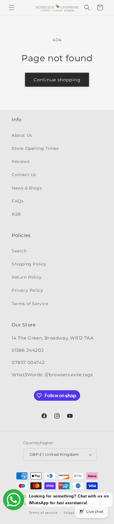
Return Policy (27, 277)
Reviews (21, 161)
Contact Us (24, 174)
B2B (16, 214)
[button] (11, 7)
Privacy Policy (27, 290)
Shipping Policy (29, 264)
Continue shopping (57, 79)
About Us (22, 135)
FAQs (17, 201)
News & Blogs (27, 188)
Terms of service (43, 513)
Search (19, 251)
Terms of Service (30, 303)
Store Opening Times (35, 148)
